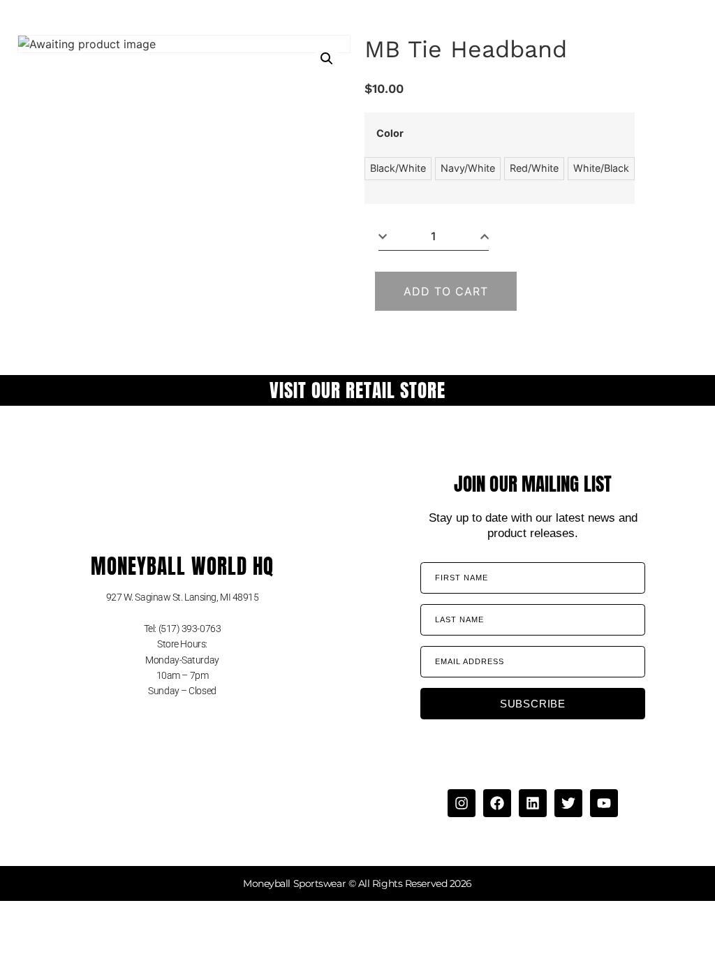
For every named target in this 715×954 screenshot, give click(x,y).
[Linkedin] (533, 803)
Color (390, 133)
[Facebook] (497, 803)
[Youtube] (604, 803)
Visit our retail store (357, 390)
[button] (326, 58)
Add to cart (446, 291)
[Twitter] (568, 803)
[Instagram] (462, 803)
